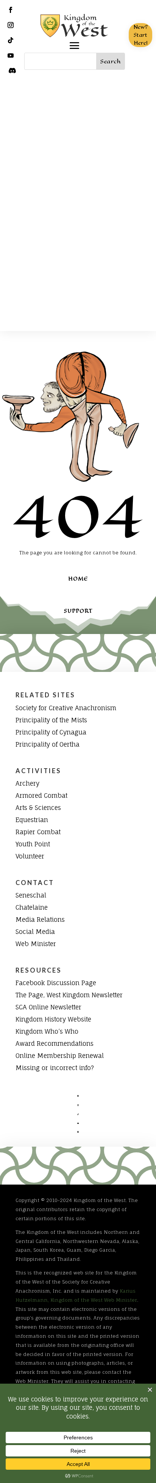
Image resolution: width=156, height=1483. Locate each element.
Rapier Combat (38, 832)
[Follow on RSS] (12, 70)
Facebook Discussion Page (56, 983)
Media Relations (40, 919)
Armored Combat (41, 795)
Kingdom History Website (53, 1019)
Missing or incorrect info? (55, 1068)
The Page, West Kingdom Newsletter (69, 995)
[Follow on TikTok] (11, 40)
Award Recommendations (55, 1043)
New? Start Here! (141, 35)
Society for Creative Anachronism (66, 708)
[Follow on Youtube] (11, 55)
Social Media (35, 931)
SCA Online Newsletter (48, 1007)
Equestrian (32, 820)
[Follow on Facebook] (11, 10)
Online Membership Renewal (60, 1055)
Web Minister (36, 944)
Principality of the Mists (51, 720)
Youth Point (33, 844)
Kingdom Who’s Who (47, 1031)
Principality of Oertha (48, 744)
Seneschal (31, 895)
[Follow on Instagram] (11, 25)
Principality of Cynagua (51, 732)
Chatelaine (32, 907)
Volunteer (30, 856)
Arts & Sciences (38, 807)
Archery (27, 783)
